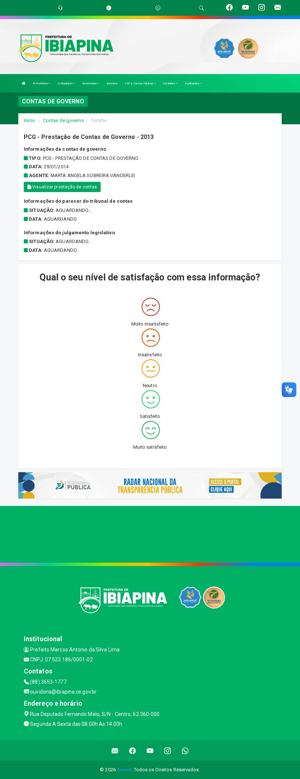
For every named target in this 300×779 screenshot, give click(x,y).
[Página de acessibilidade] (157, 8)
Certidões (169, 83)
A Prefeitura (40, 83)
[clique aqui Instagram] (167, 750)
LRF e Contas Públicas (139, 83)
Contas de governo (63, 120)
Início (29, 120)
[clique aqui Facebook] (132, 750)
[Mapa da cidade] (150, 533)
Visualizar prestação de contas (64, 187)
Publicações (192, 83)
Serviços (111, 83)
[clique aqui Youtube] (150, 750)
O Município (65, 83)
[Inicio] (23, 83)
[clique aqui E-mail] (115, 750)
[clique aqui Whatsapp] (185, 750)
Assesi (124, 769)
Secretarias (89, 83)
